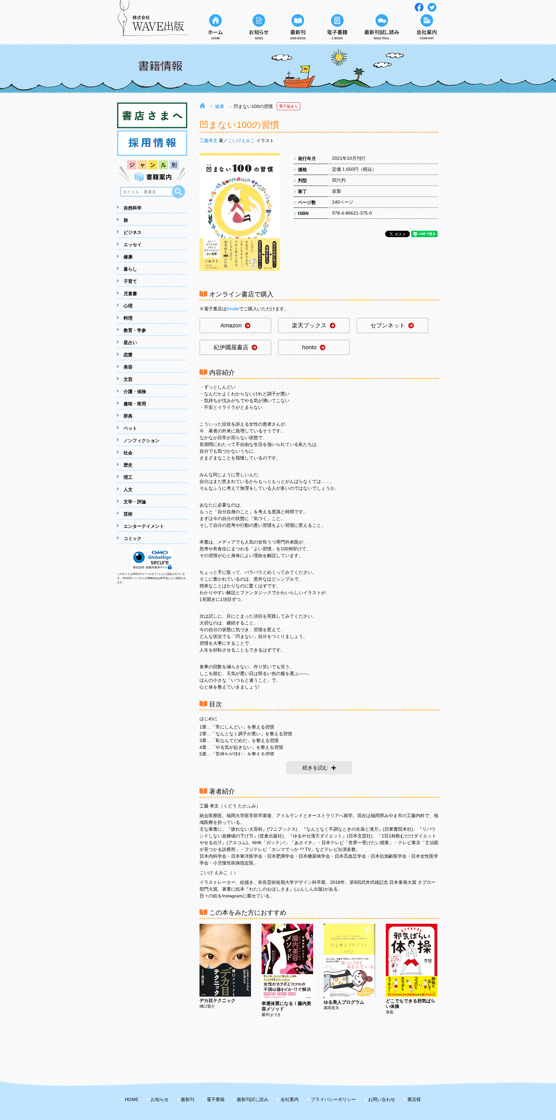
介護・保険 (135, 391)
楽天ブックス (309, 325)
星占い (130, 342)
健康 (128, 256)
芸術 (128, 514)
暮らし (130, 269)
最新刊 (187, 1099)
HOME (131, 1099)
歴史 (128, 465)
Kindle (233, 308)
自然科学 (133, 207)
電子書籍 (216, 1099)
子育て (130, 281)
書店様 (414, 1099)
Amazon (231, 325)
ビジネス (133, 232)
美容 (128, 367)
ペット (130, 428)
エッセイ (133, 244)
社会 (128, 452)
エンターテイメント (144, 526)
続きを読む (315, 767)
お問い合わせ (381, 1099)
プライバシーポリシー (333, 1099)
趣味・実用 (135, 403)
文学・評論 (135, 501)
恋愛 (128, 354)
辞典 (128, 416)
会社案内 (290, 1099)
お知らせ (160, 1099)
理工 (128, 477)
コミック (133, 538)
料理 (128, 318)
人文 (128, 489)
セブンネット (387, 325)
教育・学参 (135, 330)
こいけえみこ (241, 140)
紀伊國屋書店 (231, 347)
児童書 (130, 293)
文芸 (128, 379)
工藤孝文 (208, 140)
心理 (128, 305)
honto (309, 347)
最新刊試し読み (252, 1099)
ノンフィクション (142, 440)
